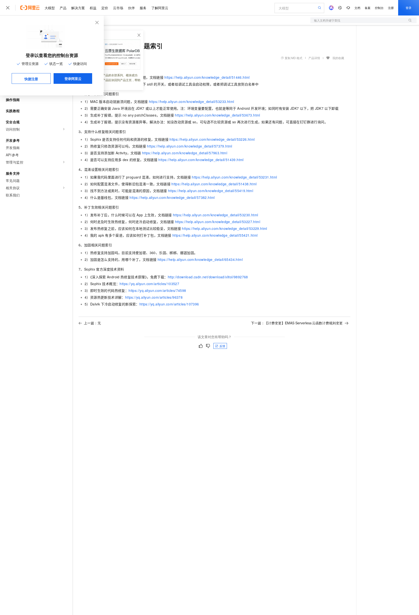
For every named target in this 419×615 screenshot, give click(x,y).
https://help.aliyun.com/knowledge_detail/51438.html (214, 183)
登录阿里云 (72, 78)
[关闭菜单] (8, 8)
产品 (63, 7)
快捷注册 (31, 78)
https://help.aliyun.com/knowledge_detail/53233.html (191, 101)
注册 (391, 8)
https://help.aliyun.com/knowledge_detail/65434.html (200, 259)
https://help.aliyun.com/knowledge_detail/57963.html (184, 152)
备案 (368, 8)
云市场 (118, 7)
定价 (104, 7)
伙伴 (131, 7)
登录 (408, 8)
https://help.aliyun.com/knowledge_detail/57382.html (172, 197)
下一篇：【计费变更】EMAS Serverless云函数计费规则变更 (297, 322)
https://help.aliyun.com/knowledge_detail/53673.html (217, 115)
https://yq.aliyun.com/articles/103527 (149, 283)
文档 (357, 8)
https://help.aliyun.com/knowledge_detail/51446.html (207, 77)
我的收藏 (338, 58)
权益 (93, 7)
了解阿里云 (159, 7)
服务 (143, 7)
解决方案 (78, 7)
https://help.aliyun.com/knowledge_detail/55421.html (215, 235)
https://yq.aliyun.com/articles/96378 (154, 297)
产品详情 (314, 58)
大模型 (50, 7)
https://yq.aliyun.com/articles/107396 (169, 304)
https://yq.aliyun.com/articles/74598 (157, 290)
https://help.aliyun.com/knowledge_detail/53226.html (212, 139)
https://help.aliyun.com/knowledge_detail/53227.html (217, 221)
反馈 (222, 346)
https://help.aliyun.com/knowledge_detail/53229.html (224, 228)
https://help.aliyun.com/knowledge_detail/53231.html (234, 177)
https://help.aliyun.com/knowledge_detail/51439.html (200, 159)
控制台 (379, 8)
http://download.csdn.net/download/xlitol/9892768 (208, 276)
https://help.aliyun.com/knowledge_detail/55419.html (210, 190)
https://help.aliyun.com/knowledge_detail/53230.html (215, 214)
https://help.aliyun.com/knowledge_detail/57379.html (189, 146)
